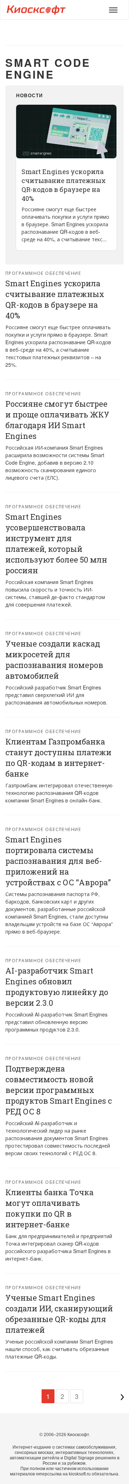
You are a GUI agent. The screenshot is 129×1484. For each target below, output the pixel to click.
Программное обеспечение (43, 273)
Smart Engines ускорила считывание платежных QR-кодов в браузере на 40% (64, 185)
